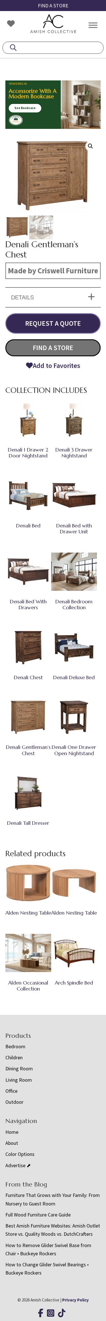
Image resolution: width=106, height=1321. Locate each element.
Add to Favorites (56, 365)
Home (11, 1132)
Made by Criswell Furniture (53, 270)
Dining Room (19, 1068)
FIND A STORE (53, 5)
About (11, 1143)
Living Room (18, 1080)
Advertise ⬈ (18, 1165)
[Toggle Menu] (93, 25)
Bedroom (15, 1046)
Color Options (19, 1154)
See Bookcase (25, 108)
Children (14, 1057)
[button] (90, 146)
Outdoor (14, 1102)
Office (11, 1091)
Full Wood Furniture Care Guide (38, 1214)
